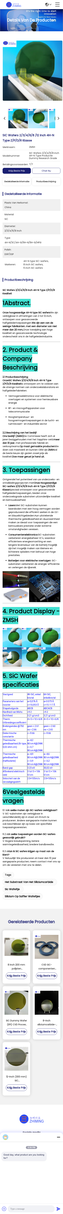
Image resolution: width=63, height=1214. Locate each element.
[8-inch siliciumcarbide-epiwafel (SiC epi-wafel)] (46, 1003)
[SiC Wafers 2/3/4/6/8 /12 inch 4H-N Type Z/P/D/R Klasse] (32, 70)
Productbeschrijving (46, 181)
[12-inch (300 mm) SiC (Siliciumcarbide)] (16, 1059)
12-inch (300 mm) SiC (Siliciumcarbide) (16, 1078)
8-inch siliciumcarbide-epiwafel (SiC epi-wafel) (47, 1022)
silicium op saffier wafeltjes (22, 896)
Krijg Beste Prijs (17, 171)
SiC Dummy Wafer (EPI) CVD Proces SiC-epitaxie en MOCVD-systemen (16, 1022)
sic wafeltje (12, 889)
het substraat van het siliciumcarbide (29, 882)
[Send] (58, 1208)
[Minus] (58, 1137)
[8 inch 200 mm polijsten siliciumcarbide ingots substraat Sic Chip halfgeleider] (16, 947)
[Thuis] (31, 1123)
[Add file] (4, 1208)
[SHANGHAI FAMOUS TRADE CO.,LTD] (14, 4)
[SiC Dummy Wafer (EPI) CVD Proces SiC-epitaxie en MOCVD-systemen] (16, 1003)
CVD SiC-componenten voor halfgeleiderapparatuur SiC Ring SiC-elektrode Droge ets (46, 967)
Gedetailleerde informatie (16, 181)
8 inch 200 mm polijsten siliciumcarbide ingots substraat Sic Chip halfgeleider (16, 967)
